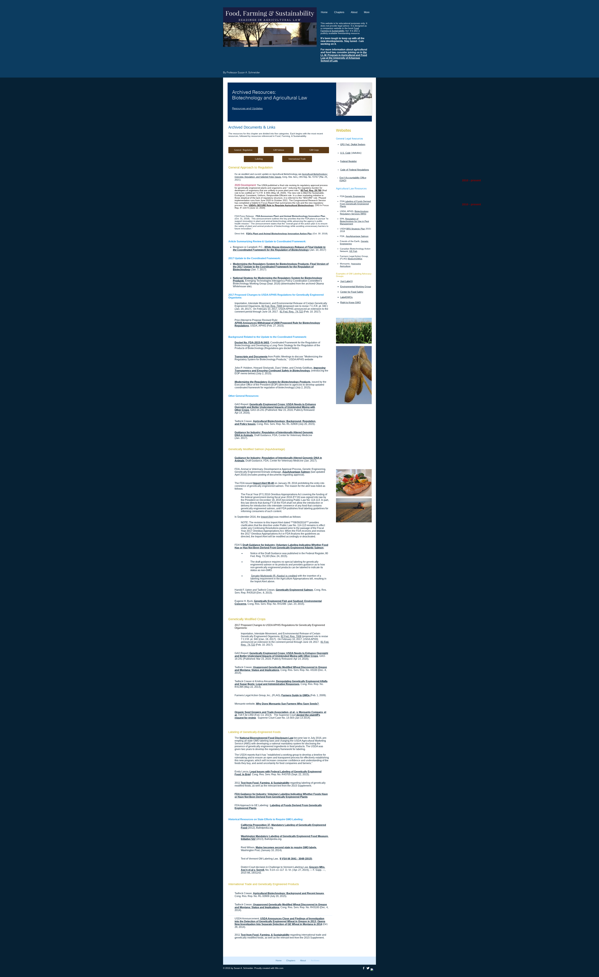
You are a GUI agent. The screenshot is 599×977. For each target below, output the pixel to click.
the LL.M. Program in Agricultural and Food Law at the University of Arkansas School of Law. (344, 56)
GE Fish (353, 251)
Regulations (242, 325)
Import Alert (267, 516)
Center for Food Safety (351, 292)
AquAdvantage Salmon (357, 236)
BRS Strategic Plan (355, 228)
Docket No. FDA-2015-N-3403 (252, 342)
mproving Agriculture (350, 264)
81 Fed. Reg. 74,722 (291, 311)
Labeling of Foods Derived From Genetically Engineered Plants (355, 204)
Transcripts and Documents (251, 356)
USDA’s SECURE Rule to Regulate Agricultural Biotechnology (281, 205)
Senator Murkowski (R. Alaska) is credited (274, 575)
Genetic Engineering (355, 196)
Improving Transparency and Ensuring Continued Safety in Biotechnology (280, 369)
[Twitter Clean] (368, 968)
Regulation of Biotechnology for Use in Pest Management (354, 221)
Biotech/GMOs (355, 258)
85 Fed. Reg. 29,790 (311, 190)
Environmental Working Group (355, 286)
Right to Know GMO (350, 302)
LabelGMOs (346, 297)
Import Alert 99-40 (263, 483)
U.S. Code (345, 153)
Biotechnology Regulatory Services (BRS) (354, 212)
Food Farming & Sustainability (340, 29)
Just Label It (346, 281)
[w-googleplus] (372, 970)
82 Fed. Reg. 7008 (271, 306)
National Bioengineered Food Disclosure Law (266, 738)
